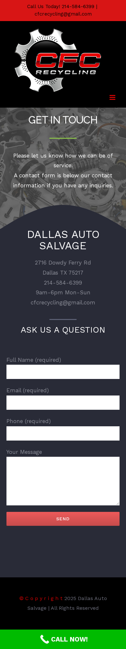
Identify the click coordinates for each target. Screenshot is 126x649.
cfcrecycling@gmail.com (63, 14)
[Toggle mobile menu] (113, 97)
